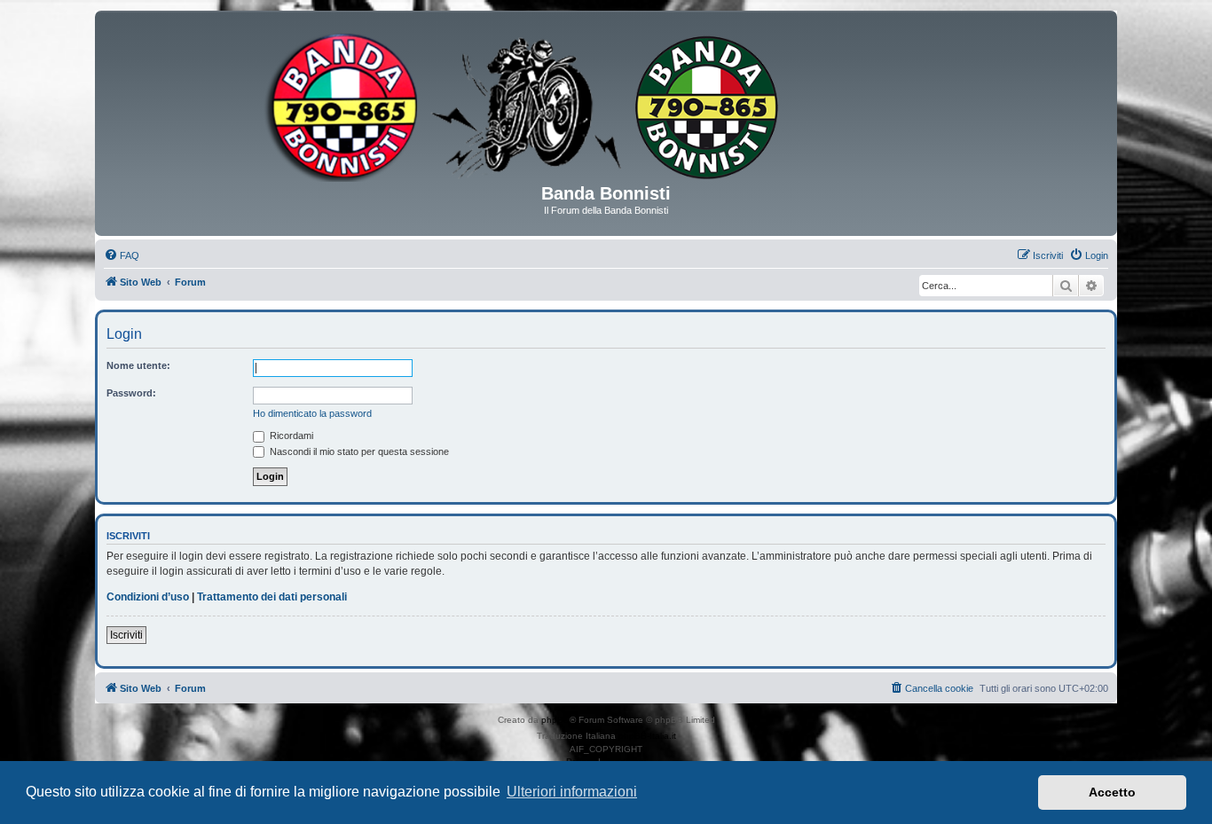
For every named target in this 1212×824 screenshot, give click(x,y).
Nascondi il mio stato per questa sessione (358, 451)
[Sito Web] (606, 104)
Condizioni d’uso (147, 597)
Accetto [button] (1112, 792)
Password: (131, 393)
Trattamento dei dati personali (272, 597)
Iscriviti (126, 635)
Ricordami (290, 435)
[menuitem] (121, 255)
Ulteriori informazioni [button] (572, 791)
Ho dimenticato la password (312, 413)
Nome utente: (138, 365)
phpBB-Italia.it (647, 736)
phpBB (555, 720)
